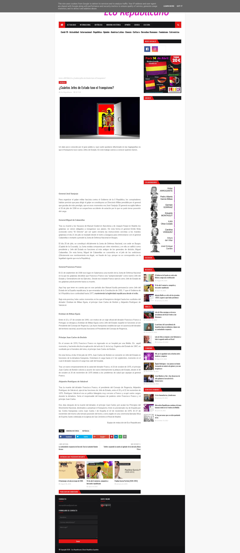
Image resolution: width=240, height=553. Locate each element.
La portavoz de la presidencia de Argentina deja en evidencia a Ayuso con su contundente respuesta (167, 327)
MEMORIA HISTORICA (72, 431)
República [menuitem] (98, 24)
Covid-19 (64, 32)
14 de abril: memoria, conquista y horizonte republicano (97, 482)
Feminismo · (164, 32)
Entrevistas (174, 32)
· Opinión (106, 32)
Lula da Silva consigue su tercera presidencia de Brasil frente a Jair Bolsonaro (165, 314)
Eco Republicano (66, 92)
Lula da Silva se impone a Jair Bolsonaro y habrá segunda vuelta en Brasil (168, 338)
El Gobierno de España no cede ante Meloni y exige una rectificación (166, 276)
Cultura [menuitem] (147, 24)
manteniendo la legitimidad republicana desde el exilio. (116, 293)
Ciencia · (129, 32)
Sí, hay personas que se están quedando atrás (167, 416)
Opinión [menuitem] (127, 24)
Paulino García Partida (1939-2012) (126, 481)
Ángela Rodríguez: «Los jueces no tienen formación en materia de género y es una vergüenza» (168, 366)
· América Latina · (117, 32)
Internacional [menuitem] (85, 24)
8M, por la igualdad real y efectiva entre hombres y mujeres (167, 354)
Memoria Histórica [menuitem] (113, 24)
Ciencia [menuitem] (137, 24)
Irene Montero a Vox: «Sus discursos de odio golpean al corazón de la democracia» (167, 378)
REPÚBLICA (68, 78)
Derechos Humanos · (150, 32)
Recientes (148, 269)
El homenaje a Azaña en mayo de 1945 (71, 481)
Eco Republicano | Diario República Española (84, 550)
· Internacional (85, 32)
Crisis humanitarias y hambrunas (165, 395)
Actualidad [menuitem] (71, 24)
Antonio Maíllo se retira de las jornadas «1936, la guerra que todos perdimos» (167, 296)
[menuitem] (62, 25)
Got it (179, 6)
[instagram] (155, 49)
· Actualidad (73, 32)
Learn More (169, 6)
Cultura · (137, 32)
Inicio (60, 78)
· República (97, 32)
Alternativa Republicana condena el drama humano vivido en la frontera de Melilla (168, 406)
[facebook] (147, 49)
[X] (163, 49)
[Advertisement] (100, 56)
